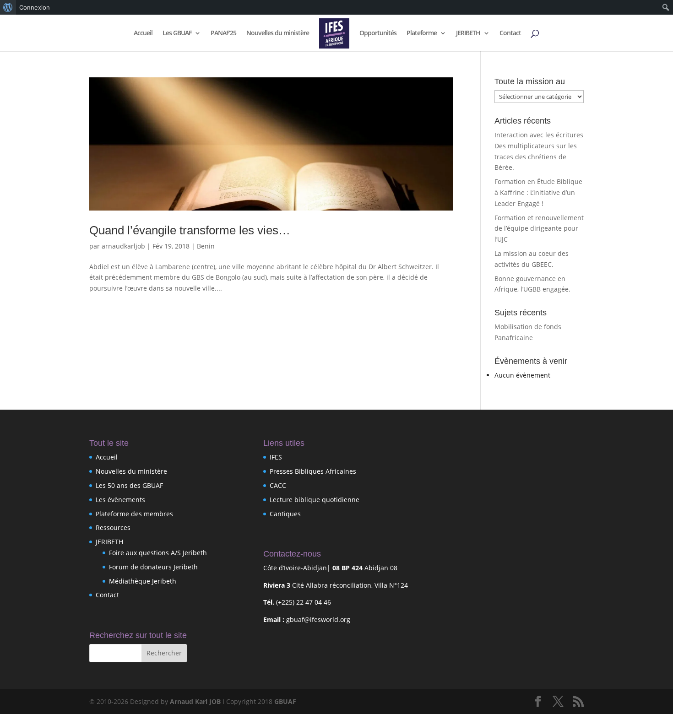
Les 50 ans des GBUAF (129, 485)
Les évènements (120, 499)
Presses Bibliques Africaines (313, 471)
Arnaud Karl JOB (195, 701)
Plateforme (422, 33)
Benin (206, 246)
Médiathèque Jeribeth (142, 581)
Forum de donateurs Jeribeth (153, 567)
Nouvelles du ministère (277, 33)
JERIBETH (468, 33)
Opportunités (377, 33)
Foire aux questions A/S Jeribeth (158, 552)
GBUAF (285, 701)
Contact (510, 33)
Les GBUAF (177, 33)
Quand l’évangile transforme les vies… (189, 230)
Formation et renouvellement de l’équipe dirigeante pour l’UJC (539, 228)
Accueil (143, 33)
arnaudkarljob (123, 246)
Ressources (113, 527)
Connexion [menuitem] (34, 7)
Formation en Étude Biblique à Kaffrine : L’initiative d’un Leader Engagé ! (538, 192)
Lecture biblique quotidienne (314, 499)
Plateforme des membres (134, 513)
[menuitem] (8, 7)
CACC (278, 485)
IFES (276, 457)
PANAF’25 (223, 33)
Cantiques (285, 513)
